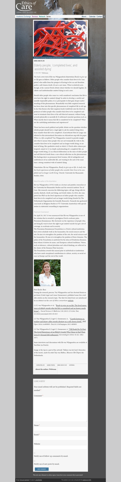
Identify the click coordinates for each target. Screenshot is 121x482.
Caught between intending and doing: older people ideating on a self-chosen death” (59, 320)
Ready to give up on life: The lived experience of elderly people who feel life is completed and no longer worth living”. (60, 308)
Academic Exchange (23, 16)
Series (48, 16)
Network (42, 16)
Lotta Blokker (38, 480)
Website (37, 443)
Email (37, 434)
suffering (71, 365)
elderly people (51, 365)
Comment (38, 395)
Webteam (45, 73)
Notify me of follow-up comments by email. (51, 456)
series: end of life (39, 61)
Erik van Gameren (24, 480)
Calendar (92, 16)
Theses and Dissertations (56, 58)
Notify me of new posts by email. (46, 464)
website (70, 300)
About (84, 16)
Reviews (35, 16)
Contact (99, 16)
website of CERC (87, 480)
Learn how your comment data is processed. (70, 475)
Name (37, 425)
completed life (40, 365)
